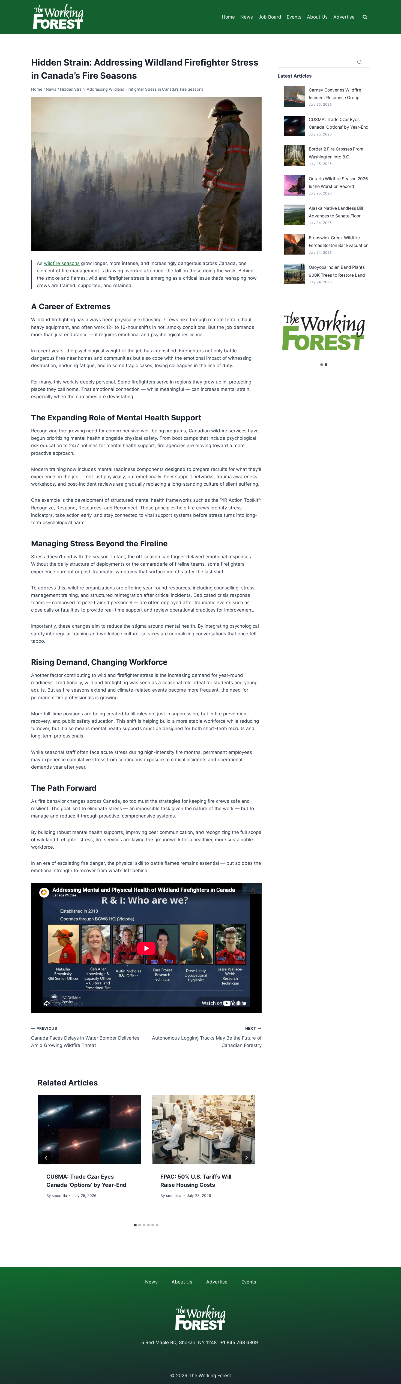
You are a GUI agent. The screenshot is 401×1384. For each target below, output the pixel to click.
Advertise (344, 17)
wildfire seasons (62, 263)
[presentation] (89, 1129)
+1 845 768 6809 (239, 1342)
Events (294, 17)
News (246, 17)
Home (228, 17)
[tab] (135, 1225)
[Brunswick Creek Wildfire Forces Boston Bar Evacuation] (294, 244)
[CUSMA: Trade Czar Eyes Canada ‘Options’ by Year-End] (294, 126)
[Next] (246, 1157)
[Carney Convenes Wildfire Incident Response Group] (294, 96)
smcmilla (59, 1195)
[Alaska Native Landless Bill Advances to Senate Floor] (294, 215)
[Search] (359, 61)
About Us (317, 17)
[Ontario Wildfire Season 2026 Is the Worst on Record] (294, 185)
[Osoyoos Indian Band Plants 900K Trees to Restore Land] (294, 274)
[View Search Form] (365, 17)
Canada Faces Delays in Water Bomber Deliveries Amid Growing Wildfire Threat (85, 1037)
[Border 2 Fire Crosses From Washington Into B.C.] (294, 155)
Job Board (270, 17)
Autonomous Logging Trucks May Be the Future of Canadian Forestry (206, 1037)
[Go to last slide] (46, 1157)
